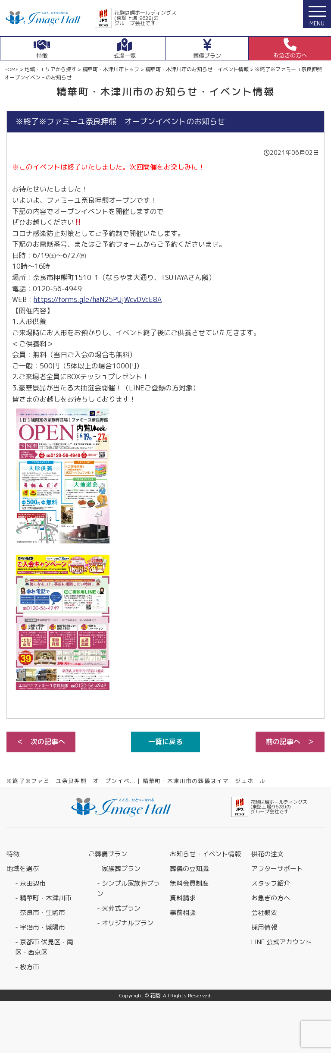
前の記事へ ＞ (290, 741)
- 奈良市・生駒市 (40, 912)
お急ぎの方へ (270, 897)
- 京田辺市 (30, 883)
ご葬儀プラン (107, 853)
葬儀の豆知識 (189, 868)
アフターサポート (277, 868)
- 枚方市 (27, 966)
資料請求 (183, 897)
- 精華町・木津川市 (43, 897)
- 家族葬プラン (119, 868)
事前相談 (183, 912)
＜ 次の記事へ (41, 741)
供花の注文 (267, 853)
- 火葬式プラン (119, 908)
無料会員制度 (189, 883)
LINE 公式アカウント (281, 941)
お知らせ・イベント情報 (205, 853)
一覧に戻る (165, 741)
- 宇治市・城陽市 (40, 927)
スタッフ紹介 (270, 883)
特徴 (12, 853)
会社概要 (264, 912)
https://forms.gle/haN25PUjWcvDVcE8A (98, 299)
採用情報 (264, 927)
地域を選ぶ (22, 868)
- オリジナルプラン (125, 922)
